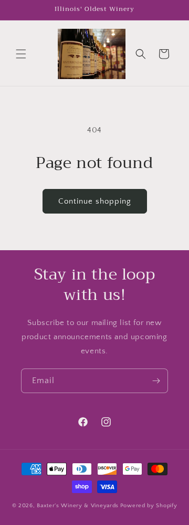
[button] (21, 53)
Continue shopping (94, 201)
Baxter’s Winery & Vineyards (78, 505)
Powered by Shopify (148, 505)
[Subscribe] (155, 380)
